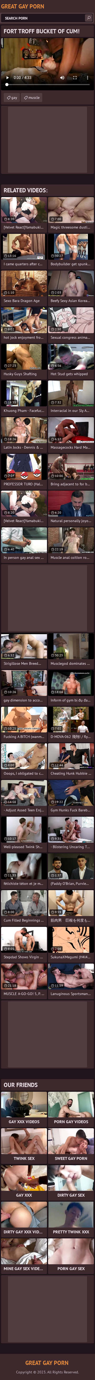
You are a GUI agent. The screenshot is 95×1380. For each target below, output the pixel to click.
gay (14, 97)
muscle (34, 97)
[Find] (88, 18)
